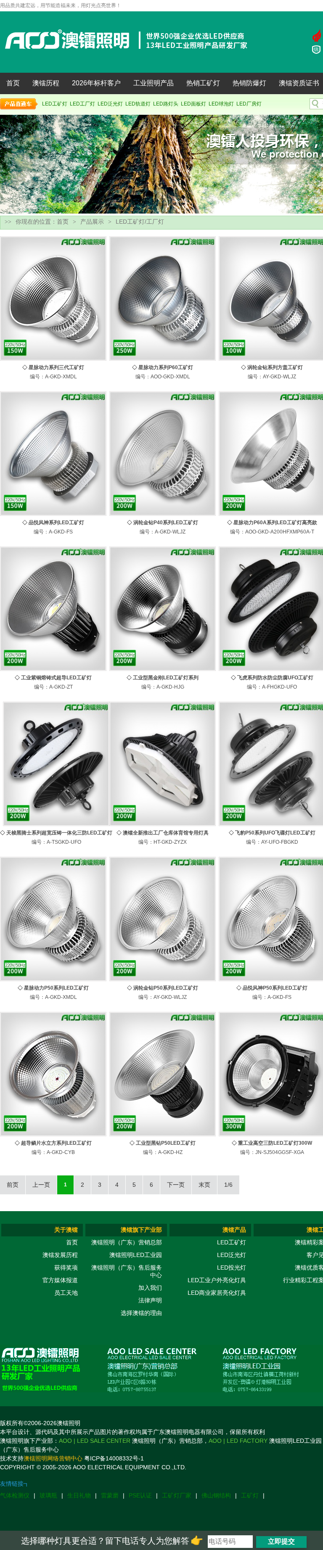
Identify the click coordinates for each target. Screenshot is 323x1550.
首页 (13, 83)
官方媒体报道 (60, 1280)
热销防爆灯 (249, 83)
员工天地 (66, 1292)
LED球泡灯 (221, 104)
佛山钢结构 (216, 1495)
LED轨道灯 (138, 104)
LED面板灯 (193, 104)
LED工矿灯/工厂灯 (140, 221)
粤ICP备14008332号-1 (114, 1458)
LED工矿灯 (54, 104)
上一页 (41, 1184)
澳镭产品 (234, 1229)
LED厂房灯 (249, 104)
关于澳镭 (66, 1229)
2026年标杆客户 (96, 83)
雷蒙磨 (110, 1495)
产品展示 (92, 221)
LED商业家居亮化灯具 (217, 1292)
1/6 (228, 1184)
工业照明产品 (153, 83)
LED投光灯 (231, 1267)
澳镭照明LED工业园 (135, 1255)
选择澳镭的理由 (141, 1313)
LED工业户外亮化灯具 (217, 1280)
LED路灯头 (165, 104)
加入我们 (150, 1287)
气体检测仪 (14, 1495)
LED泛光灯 (110, 104)
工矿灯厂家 (176, 1495)
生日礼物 (79, 1495)
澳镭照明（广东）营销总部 (126, 1242)
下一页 (176, 1184)
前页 (13, 1184)
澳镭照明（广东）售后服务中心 (126, 1271)
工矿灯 (250, 1495)
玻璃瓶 (48, 1495)
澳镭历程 (45, 83)
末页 (204, 1184)
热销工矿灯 (203, 83)
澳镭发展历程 (60, 1255)
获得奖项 (66, 1267)
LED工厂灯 (82, 104)
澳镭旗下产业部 (141, 1229)
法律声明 (150, 1300)
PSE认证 (140, 1495)
